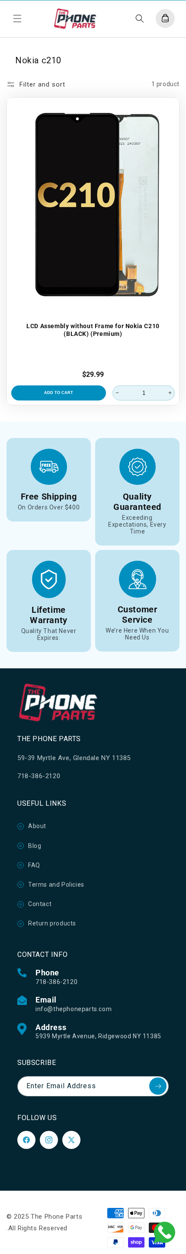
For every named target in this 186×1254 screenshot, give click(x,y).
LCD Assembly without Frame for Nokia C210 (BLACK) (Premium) (93, 329)
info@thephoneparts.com (73, 1009)
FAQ (34, 865)
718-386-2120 (56, 981)
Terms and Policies (56, 884)
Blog (34, 845)
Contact (39, 903)
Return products (52, 923)
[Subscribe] (158, 1086)
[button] (17, 18)
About (37, 826)
